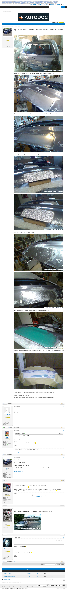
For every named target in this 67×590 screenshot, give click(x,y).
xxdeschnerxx (6, 523)
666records (29, 573)
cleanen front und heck (8, 573)
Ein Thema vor (14, 564)
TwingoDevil (7, 414)
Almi (6, 38)
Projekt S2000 (39, 496)
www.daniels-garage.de (18, 401)
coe (29, 576)
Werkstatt (10, 9)
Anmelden (11, 6)
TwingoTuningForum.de (15, 586)
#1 (63, 26)
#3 (63, 430)
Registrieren (16, 6)
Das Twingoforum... (5, 9)
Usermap (40, 4)
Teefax (6, 437)
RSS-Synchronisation (47, 586)
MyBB (18, 588)
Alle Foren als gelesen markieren (36, 586)
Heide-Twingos (16, 452)
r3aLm (14, 561)
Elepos (6, 493)
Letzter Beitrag (51, 576)
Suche (46, 4)
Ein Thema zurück (6, 564)
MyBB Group (26, 588)
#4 (63, 457)
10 (37, 573)
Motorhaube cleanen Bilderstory (10, 576)
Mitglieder (52, 4)
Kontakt (8, 586)
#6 (63, 508)
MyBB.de (11, 588)
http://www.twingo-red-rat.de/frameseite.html (23, 548)
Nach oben (22, 586)
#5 (63, 483)
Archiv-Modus (27, 586)
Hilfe (63, 4)
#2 (63, 406)
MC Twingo (6, 548)
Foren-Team (4, 586)
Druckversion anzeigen (7, 579)
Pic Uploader (33, 4)
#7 (63, 537)
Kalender (58, 4)
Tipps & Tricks (15, 9)
